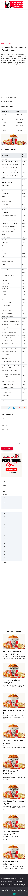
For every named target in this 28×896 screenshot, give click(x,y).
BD (4, 519)
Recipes (5, 562)
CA (4, 499)
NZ (4, 505)
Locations (5, 494)
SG (4, 551)
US (4, 557)
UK (4, 554)
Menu (4, 510)
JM (4, 532)
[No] (26, 891)
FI (4, 524)
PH (4, 543)
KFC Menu (7, 878)
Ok (14, 893)
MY (4, 538)
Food (4, 488)
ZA (4, 508)
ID (4, 527)
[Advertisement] (14, 27)
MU (4, 535)
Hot (4, 491)
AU (4, 497)
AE (4, 513)
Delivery (5, 485)
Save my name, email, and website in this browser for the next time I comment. (14, 444)
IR (4, 502)
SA (4, 549)
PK (4, 546)
